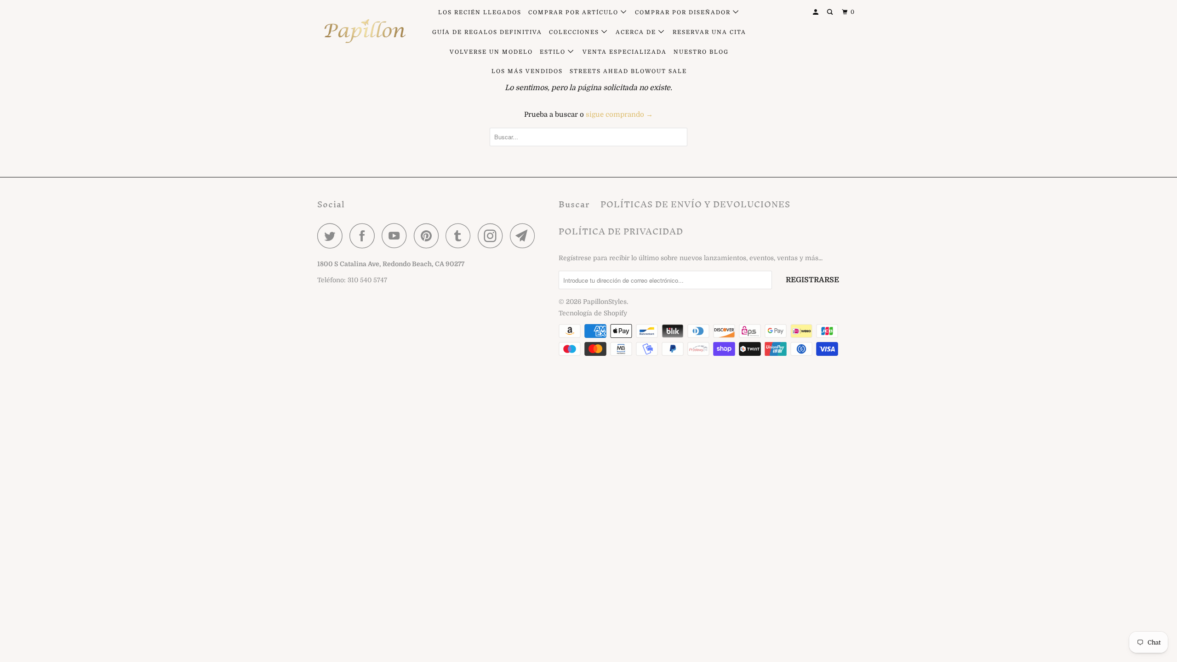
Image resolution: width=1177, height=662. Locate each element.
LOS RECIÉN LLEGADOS (479, 12)
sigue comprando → (619, 114)
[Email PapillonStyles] (525, 235)
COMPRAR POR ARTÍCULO (574, 12)
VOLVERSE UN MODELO (491, 52)
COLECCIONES (575, 32)
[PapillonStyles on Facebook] (364, 235)
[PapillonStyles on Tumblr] (461, 235)
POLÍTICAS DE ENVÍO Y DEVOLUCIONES (695, 204)
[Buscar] (830, 12)
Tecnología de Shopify (593, 313)
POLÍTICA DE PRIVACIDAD (621, 231)
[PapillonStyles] (364, 31)
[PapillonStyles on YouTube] (397, 235)
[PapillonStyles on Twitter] (332, 235)
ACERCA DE (637, 32)
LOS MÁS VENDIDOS (527, 71)
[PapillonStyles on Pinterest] (429, 235)
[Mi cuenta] (816, 12)
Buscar (574, 204)
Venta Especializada (625, 52)
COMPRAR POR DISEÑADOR (684, 12)
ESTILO (554, 52)
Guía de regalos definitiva (487, 32)
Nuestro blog (701, 52)
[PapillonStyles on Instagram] (493, 235)
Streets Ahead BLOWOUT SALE (628, 71)
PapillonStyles (605, 301)
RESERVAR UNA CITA (709, 32)
